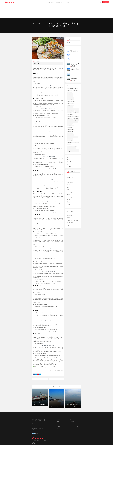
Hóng (68, 187)
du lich (76, 88)
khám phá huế (70, 92)
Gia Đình (57, 2)
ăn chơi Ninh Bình (70, 131)
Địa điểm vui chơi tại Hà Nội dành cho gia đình (73, 151)
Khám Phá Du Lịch (37, 61)
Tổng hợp (68, 204)
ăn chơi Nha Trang (70, 129)
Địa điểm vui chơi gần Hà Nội (72, 146)
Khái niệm (68, 189)
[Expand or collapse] (62, 63)
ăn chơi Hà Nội (70, 123)
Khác (68, 163)
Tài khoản (68, 217)
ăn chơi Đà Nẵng (76, 142)
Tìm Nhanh (37, 404)
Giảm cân (68, 184)
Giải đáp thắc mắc (70, 182)
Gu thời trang (69, 185)
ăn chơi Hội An (70, 127)
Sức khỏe (62, 2)
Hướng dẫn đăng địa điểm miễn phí (72, 220)
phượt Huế (76, 110)
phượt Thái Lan (76, 118)
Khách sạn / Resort (60, 423)
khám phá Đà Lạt (70, 107)
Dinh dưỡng (69, 180)
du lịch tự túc (75, 90)
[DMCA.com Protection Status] (35, 433)
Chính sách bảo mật (70, 222)
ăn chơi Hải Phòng (70, 125)
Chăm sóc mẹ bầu (70, 177)
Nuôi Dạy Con (69, 196)
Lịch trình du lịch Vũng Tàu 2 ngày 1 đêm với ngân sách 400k (74, 69)
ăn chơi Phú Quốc (70, 133)
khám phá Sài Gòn (70, 103)
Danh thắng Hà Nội (70, 88)
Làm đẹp (68, 2)
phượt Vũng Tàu (70, 120)
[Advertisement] (56, 11)
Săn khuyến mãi (69, 197)
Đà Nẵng (69, 144)
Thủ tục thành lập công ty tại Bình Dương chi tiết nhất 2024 (75, 51)
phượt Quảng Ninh (70, 116)
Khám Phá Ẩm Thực (70, 190)
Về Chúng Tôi (69, 218)
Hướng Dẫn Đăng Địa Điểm (74, 426)
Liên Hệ (71, 419)
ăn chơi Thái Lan (70, 138)
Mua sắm (69, 164)
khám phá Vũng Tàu (70, 105)
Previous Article (40, 379)
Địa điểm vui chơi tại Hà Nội (72, 148)
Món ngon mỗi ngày (70, 110)
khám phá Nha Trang (71, 97)
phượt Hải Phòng (75, 112)
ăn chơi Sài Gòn (75, 136)
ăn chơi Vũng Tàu (70, 140)
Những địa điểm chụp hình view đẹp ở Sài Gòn (74, 79)
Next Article (56, 379)
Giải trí (52, 2)
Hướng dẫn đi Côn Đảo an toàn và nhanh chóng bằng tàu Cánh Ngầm (74, 64)
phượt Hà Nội (69, 112)
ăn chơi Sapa (69, 136)
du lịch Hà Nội (70, 90)
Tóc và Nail (68, 202)
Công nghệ (68, 179)
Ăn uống (69, 159)
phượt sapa (76, 116)
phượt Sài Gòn (70, 118)
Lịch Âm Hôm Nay (70, 225)
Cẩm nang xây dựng (70, 174)
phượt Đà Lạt (76, 120)
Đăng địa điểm (69, 215)
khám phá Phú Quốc (70, 99)
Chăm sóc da (69, 175)
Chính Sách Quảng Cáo (70, 223)
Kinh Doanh (69, 194)
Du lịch (69, 161)
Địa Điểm (47, 2)
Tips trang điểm (69, 201)
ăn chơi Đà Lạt (70, 142)
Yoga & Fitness (69, 206)
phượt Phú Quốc (70, 114)
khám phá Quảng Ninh (71, 101)
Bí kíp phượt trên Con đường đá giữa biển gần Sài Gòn (74, 74)
